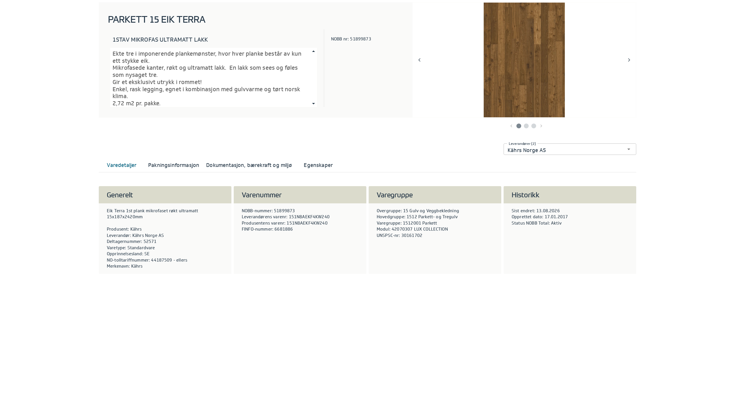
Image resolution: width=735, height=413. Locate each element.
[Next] (629, 60)
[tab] (122, 165)
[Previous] (419, 60)
